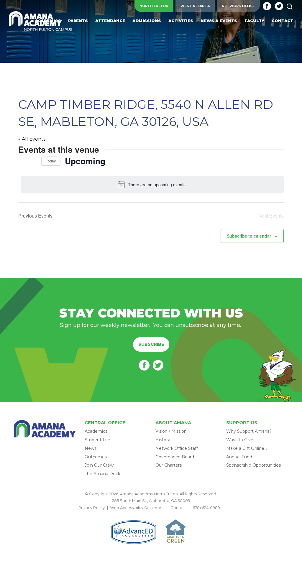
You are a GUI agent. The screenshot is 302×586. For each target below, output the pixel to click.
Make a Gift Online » (246, 448)
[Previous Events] (21, 160)
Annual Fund (239, 457)
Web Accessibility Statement (137, 507)
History (162, 439)
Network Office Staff (176, 448)
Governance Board (174, 457)
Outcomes (96, 457)
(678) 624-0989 (205, 507)
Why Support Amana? (249, 431)
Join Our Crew (99, 465)
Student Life (97, 439)
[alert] (152, 184)
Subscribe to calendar (249, 236)
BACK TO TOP (151, 514)
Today (51, 160)
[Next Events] (33, 160)
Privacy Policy (91, 507)
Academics (96, 431)
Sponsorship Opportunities (253, 465)
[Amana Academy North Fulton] (41, 21)
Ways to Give (239, 439)
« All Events (31, 139)
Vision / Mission (171, 431)
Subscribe (151, 344)
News (90, 448)
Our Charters (168, 465)
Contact (178, 507)
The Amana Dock (102, 473)
